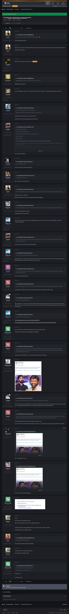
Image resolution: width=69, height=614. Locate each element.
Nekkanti (8, 521)
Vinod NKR (8, 64)
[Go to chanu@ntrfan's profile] (4, 23)
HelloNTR (8, 110)
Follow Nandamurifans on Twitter (10, 14)
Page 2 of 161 (29, 28)
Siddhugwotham (8, 365)
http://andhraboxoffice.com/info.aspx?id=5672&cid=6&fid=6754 (27, 320)
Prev (6, 28)
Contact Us (9, 612)
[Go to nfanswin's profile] (8, 282)
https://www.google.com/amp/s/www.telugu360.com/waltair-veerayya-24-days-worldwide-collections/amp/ (35, 322)
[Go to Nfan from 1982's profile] (8, 329)
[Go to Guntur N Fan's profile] (8, 76)
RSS (17, 612)
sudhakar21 (29, 127)
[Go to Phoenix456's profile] (8, 90)
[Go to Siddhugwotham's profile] (8, 361)
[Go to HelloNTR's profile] (8, 106)
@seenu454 (35, 61)
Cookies (13, 612)
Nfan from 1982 (8, 332)
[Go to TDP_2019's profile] (8, 267)
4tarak (8, 540)
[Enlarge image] (29, 448)
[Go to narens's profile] (8, 33)
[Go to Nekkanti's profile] (8, 517)
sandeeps (8, 129)
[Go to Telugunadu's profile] (8, 203)
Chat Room (19, 23)
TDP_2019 (8, 271)
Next (21, 28)
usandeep (8, 300)
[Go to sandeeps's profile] (8, 125)
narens (7, 37)
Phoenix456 (8, 94)
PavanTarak (29, 108)
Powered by (62, 612)
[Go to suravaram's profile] (8, 160)
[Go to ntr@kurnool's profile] (8, 219)
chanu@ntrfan (7, 23)
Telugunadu (7, 207)
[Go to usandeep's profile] (8, 296)
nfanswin (8, 286)
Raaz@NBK (29, 34)
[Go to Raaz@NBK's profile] (8, 174)
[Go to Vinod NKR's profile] (8, 60)
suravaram (8, 163)
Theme (4, 612)
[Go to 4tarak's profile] (8, 536)
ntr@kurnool (8, 223)
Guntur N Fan (8, 80)
